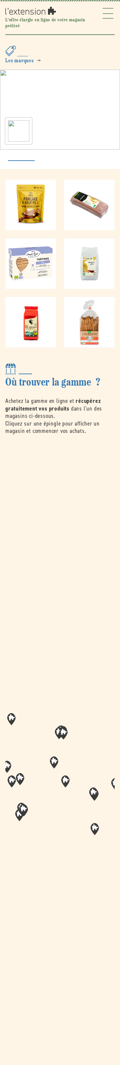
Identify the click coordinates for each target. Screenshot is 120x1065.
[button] (65, 781)
